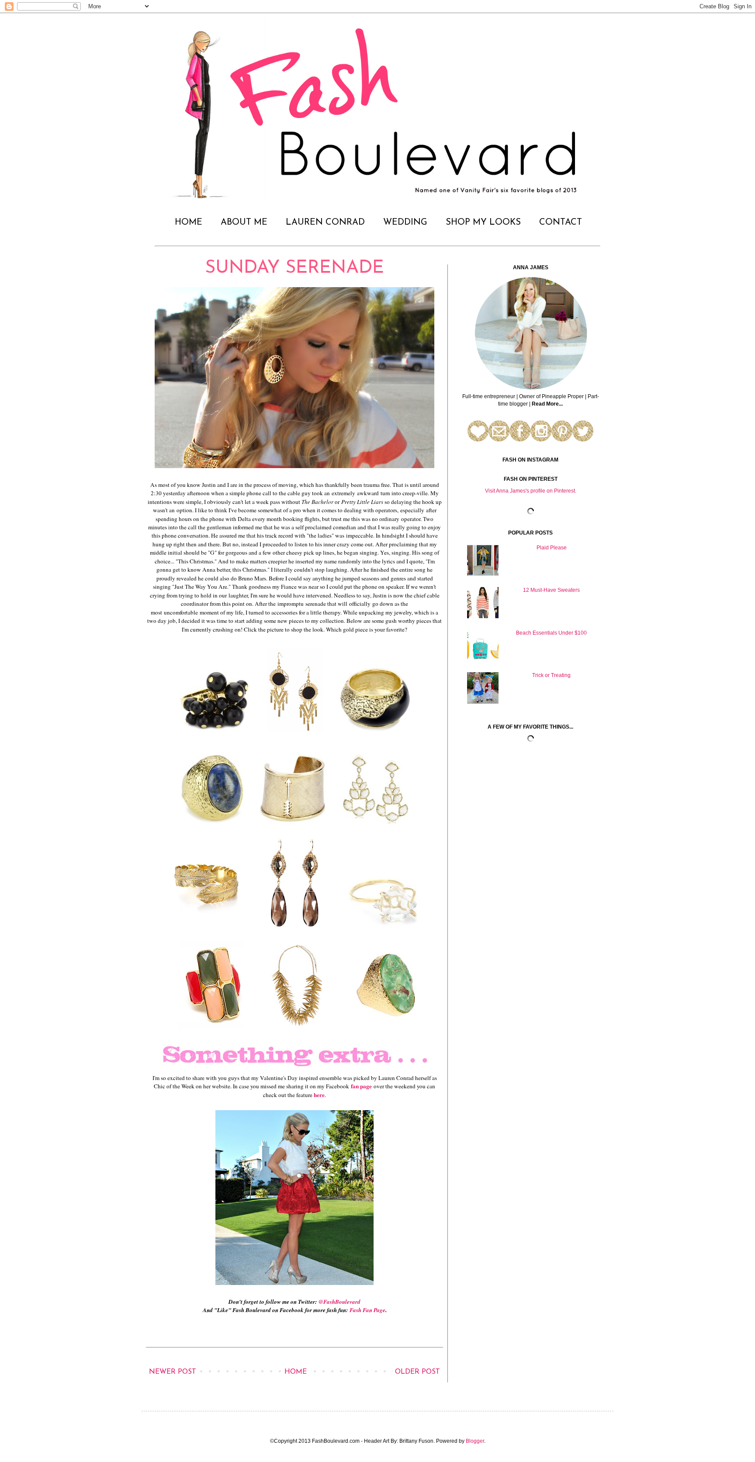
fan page (361, 1086)
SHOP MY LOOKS (483, 222)
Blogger (475, 1441)
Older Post (417, 1371)
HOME (188, 222)
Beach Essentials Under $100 (551, 633)
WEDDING (405, 222)
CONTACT (560, 222)
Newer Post (172, 1371)
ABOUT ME (244, 222)
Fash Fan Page (367, 1310)
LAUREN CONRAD (325, 222)
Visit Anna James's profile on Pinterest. (530, 491)
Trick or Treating (551, 675)
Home (295, 1371)
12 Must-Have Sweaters (551, 590)
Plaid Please (552, 548)
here (319, 1094)
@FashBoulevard (339, 1302)
